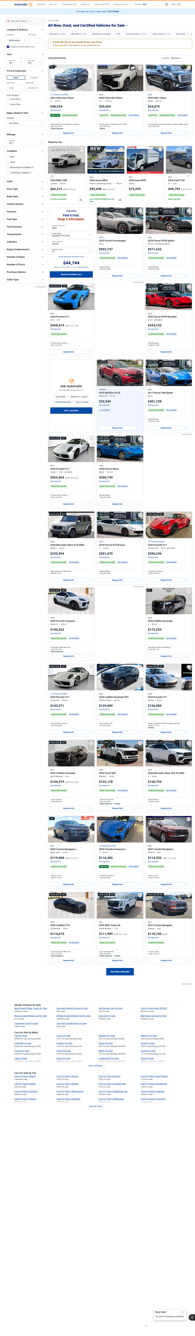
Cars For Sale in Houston (26, 1091)
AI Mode (140, 4)
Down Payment (57, 241)
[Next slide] (188, 175)
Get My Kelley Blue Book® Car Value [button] (71, 257)
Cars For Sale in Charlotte (68, 1099)
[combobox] (25, 21)
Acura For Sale (63, 1058)
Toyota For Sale (21, 1051)
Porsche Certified (157, 542)
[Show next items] (187, 34)
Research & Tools (121, 4)
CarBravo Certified (60, 95)
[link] (134, 115)
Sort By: (165, 58)
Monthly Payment (58, 225)
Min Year (12, 60)
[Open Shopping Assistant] (192, 1317)
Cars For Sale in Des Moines (154, 1084)
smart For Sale (147, 1043)
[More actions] (90, 133)
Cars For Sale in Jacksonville (112, 1084)
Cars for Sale (53, 20)
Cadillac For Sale (64, 1043)
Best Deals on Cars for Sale (153, 1016)
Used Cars (41, 4)
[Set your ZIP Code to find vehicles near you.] (127, 26)
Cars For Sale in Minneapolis (70, 1091)
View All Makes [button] (95, 1065)
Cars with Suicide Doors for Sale (72, 1023)
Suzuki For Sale (148, 1051)
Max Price (30, 83)
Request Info (68, 133)
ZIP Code (32, 35)
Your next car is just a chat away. (97, 11)
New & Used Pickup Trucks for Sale (30, 1008)
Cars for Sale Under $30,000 (154, 1008)
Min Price (10, 83)
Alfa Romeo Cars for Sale (110, 1008)
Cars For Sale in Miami (25, 1076)
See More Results (120, 971)
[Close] (182, 1312)
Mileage (12, 141)
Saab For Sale (147, 1058)
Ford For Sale (20, 1036)
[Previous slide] (52, 175)
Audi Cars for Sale (107, 1016)
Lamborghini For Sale (109, 1058)
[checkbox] (13, 99)
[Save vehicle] (91, 68)
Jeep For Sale (20, 1058)
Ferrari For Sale (106, 1043)
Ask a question (71, 410)
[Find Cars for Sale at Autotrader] (23, 4)
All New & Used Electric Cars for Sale (73, 1016)
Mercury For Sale (149, 1036)
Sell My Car (85, 4)
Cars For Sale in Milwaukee (111, 1099)
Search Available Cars (71, 274)
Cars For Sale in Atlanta (25, 1099)
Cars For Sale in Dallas (25, 1084)
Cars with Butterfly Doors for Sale (72, 1008)
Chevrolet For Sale (22, 1043)
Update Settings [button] (83, 267)
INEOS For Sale (106, 1051)
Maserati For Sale (107, 1036)
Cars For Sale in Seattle (67, 1084)
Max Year (31, 60)
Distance (10, 35)
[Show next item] (138, 372)
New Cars (54, 4)
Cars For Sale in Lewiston (152, 1091)
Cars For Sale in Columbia (153, 1099)
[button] (166, 4)
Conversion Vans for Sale (26, 1023)
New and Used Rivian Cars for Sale (30, 1016)
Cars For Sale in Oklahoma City (113, 1091)
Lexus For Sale (63, 1036)
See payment (55, 110)
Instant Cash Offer (101, 4)
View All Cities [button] (95, 1106)
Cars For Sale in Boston (109, 1076)
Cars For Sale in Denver (67, 1076)
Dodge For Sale (64, 1051)
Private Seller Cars (69, 4)
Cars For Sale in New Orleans (154, 1076)
